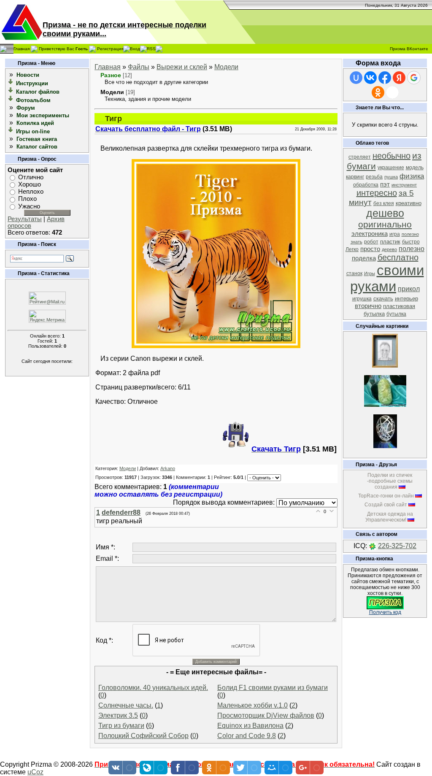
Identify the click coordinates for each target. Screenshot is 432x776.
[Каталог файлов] (11, 91)
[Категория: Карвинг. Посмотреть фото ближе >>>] (385, 404)
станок (354, 273)
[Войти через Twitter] (392, 92)
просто (370, 249)
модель (415, 167)
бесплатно (398, 257)
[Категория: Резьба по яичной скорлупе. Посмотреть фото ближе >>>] (385, 445)
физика (412, 176)
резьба (374, 177)
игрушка (362, 299)
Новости (27, 75)
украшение (391, 167)
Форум (25, 108)
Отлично (30, 177)
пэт (385, 184)
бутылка (396, 314)
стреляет (359, 157)
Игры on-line (33, 131)
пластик (390, 241)
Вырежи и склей (182, 66)
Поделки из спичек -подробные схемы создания (390, 481)
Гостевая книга (36, 139)
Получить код (385, 612)
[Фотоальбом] (11, 99)
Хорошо (29, 184)
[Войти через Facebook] (384, 77)
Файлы (138, 66)
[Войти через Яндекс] (399, 77)
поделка (364, 258)
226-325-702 (397, 545)
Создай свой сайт (385, 505)
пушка (391, 176)
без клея (383, 203)
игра (394, 234)
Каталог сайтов (36, 146)
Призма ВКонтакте (409, 48)
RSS (151, 48)
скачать (383, 298)
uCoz (35, 772)
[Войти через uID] (356, 77)
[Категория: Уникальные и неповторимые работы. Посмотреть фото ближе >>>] (385, 365)
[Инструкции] (11, 83)
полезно (411, 248)
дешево (385, 213)
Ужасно (29, 206)
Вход (135, 48)
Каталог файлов (37, 92)
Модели (226, 66)
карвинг (355, 177)
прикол (409, 288)
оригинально (385, 224)
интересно (376, 192)
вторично (368, 306)
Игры (369, 273)
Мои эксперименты (42, 115)
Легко (352, 249)
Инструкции (32, 83)
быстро (411, 242)
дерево (389, 249)
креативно (408, 203)
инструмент (404, 184)
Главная (22, 48)
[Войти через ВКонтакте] (370, 77)
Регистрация (110, 48)
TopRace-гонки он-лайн (386, 496)
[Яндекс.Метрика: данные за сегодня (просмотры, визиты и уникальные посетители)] (47, 316)
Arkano (167, 468)
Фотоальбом (33, 100)
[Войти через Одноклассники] (378, 92)
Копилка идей (35, 123)
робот (371, 242)
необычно (391, 155)
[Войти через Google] (414, 77)
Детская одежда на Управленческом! (389, 517)
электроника (369, 233)
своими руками (387, 278)
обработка (365, 185)
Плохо (27, 199)
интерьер (406, 298)
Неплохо (30, 191)
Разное (110, 75)
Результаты (25, 219)
